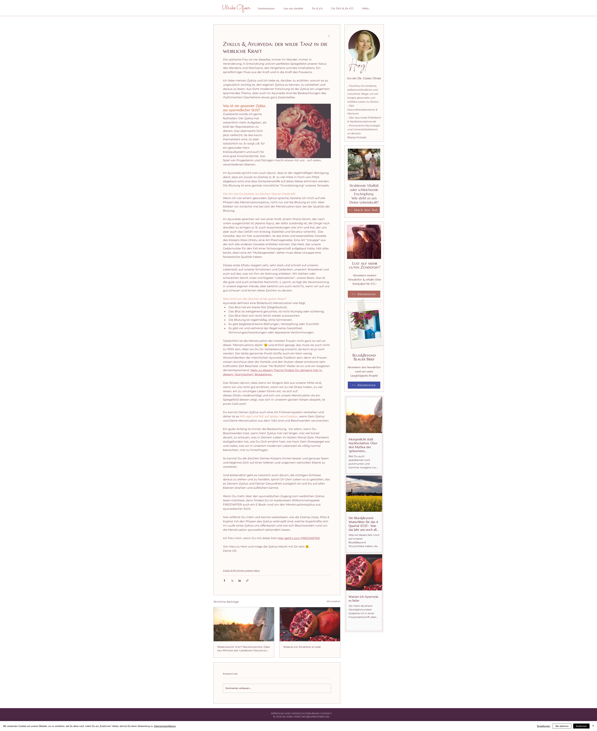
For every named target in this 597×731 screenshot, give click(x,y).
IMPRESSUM (277, 713)
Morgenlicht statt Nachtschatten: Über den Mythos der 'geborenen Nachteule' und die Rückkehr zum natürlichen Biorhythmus (243, 648)
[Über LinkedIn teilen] (239, 580)
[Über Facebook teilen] (224, 580)
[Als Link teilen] (247, 580)
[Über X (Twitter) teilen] (232, 580)
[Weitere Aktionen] (329, 36)
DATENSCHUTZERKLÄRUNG (306, 713)
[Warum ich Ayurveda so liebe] (310, 624)
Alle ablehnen (562, 726)
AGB (287, 713)
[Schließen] (593, 726)
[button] (342, 8)
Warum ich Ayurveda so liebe (302, 647)
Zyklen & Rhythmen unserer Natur (241, 570)
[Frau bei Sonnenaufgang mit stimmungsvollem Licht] (244, 624)
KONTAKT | (326, 713)
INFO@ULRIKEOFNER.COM (315, 716)
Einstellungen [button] (543, 726)
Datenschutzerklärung (165, 726)
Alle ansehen (333, 601)
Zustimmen (581, 726)
